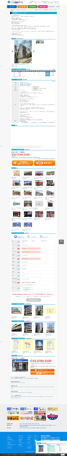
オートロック (29, 440)
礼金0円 (28, 439)
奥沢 (20, 396)
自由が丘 (25, 84)
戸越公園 (24, 427)
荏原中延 (33, 427)
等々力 (44, 396)
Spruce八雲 (38, 452)
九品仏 (27, 396)
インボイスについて (55, 1)
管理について (34, 282)
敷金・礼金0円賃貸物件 (14, 378)
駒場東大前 (30, 392)
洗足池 (49, 396)
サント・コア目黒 (48, 316)
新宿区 (14, 382)
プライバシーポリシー (23, 296)
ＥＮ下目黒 (48, 452)
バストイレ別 (29, 446)
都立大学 (25, 83)
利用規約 (17, 296)
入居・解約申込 (50, 2)
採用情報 (32, 1)
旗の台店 (43, 6)
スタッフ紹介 (21, 437)
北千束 (36, 396)
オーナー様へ (37, 1)
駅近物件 (28, 442)
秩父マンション (59, 452)
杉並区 (24, 382)
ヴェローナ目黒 (13, 316)
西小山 (39, 396)
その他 (23, 242)
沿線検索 (30, 2)
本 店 (12, 6)
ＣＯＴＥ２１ (36, 316)
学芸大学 (17, 392)
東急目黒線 (43, 425)
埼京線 (47, 425)
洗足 (27, 392)
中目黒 (12, 392)
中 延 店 (22, 6)
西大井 (21, 427)
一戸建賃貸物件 (36, 378)
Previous (12, 51)
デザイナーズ (36, 439)
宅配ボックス (36, 435)
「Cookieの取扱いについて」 (50, 454)
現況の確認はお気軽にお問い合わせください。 (19, 76)
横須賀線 (26, 426)
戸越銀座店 (32, 6)
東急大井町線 (22, 85)
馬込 (29, 427)
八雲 (24, 82)
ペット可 (28, 444)
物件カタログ (10, 447)
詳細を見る (47, 72)
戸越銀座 (37, 427)
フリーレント (36, 437)
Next (33, 51)
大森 (40, 427)
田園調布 (41, 396)
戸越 (31, 427)
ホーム (9, 435)
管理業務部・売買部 (54, 6)
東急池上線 (21, 425)
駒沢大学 (30, 396)
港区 (11, 382)
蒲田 (42, 427)
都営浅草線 (26, 425)
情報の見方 (53, 81)
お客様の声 (20, 439)
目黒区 (23, 82)
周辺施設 (20, 440)
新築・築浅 (29, 437)
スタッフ (40, 2)
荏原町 (45, 427)
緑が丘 (25, 85)
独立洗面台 (29, 447)
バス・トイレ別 (25, 378)
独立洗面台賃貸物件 (30, 378)
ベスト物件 (29, 435)
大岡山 (22, 396)
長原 (53, 396)
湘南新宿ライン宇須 (51, 425)
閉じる (63, 454)
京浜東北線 (39, 425)
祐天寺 (14, 392)
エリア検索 (35, 2)
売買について (29, 282)
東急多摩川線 (22, 426)
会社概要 (44, 2)
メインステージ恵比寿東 (48, 333)
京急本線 (34, 425)
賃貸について (24, 282)
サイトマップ (10, 446)
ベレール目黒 (24, 316)
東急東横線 (21, 83)
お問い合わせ (56, 2)
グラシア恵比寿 (13, 333)
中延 (27, 427)
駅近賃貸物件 (20, 378)
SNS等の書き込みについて (46, 1)
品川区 (16, 382)
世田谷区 (21, 382)
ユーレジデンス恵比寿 (37, 333)
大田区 (18, 382)
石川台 (46, 396)
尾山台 (32, 396)
